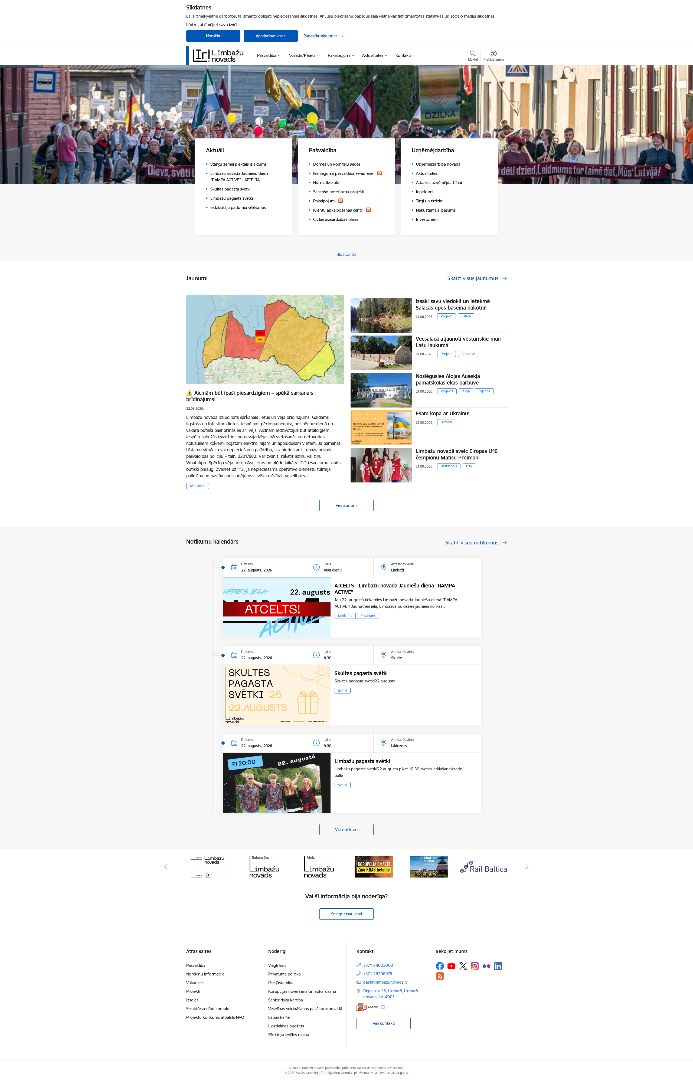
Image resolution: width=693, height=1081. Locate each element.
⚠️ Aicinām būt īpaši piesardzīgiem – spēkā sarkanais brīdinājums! (249, 396)
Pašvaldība (195, 965)
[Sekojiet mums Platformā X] (463, 966)
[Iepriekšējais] (165, 867)
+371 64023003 (378, 965)
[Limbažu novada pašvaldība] (220, 55)
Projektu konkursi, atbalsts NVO (215, 1017)
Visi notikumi (346, 829)
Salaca (466, 316)
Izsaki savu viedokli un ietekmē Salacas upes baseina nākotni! (453, 304)
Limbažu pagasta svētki (362, 761)
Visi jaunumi (346, 505)
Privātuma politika (284, 974)
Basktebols (449, 466)
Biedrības (469, 354)
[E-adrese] (367, 1007)
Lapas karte (279, 1017)
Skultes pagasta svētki (361, 673)
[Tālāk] (527, 867)
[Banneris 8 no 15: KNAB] (319, 866)
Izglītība (484, 391)
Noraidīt (213, 35)
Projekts (447, 391)
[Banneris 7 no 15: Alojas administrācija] (264, 866)
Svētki (342, 691)
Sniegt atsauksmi (346, 913)
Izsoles (192, 1000)
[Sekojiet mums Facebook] (440, 966)
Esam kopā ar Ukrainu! (443, 413)
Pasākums (368, 616)
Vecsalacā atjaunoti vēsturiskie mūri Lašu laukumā (459, 342)
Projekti (446, 316)
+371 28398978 (377, 973)
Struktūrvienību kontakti (208, 1008)
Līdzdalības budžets (286, 1026)
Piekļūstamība (280, 982)
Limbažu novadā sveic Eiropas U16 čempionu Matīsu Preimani (457, 454)
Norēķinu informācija (205, 974)
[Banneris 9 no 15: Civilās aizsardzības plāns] (374, 866)
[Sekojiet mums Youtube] (451, 965)
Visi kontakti (384, 1023)
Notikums (345, 616)
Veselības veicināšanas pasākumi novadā (305, 1008)
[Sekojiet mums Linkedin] (498, 966)
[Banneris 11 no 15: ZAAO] (484, 866)
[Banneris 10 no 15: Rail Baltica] (429, 866)
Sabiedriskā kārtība (285, 1000)
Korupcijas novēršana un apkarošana (302, 991)
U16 (469, 466)
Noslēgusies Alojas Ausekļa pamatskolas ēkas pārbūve (448, 379)
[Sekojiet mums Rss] (440, 976)
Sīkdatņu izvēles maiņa (288, 1034)
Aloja (466, 391)
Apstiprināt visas (270, 35)
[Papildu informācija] (383, 1007)
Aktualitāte (197, 486)
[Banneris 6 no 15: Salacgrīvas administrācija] (209, 866)
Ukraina (446, 422)
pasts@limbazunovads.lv (385, 982)
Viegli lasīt (277, 965)
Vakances (195, 982)
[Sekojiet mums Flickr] (486, 965)
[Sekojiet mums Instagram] (475, 966)
